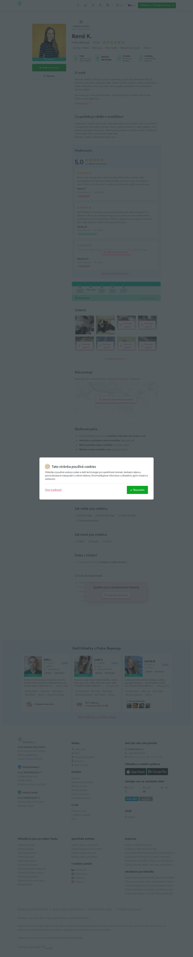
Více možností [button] (53, 490)
